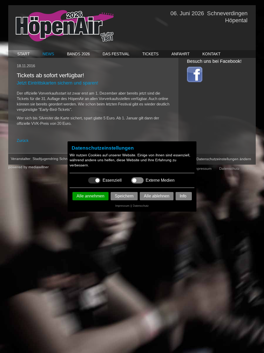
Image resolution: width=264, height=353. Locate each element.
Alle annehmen (90, 196)
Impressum (122, 205)
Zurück (23, 140)
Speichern (124, 196)
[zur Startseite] (65, 40)
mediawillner (38, 167)
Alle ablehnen (156, 196)
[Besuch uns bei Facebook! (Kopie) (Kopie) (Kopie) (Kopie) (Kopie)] (194, 81)
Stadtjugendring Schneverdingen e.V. (62, 159)
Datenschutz (141, 205)
